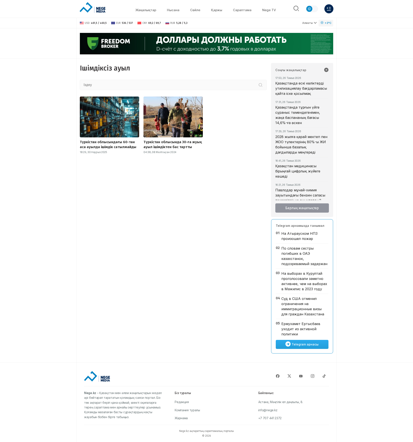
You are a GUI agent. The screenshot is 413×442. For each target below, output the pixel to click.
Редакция (182, 402)
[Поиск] (296, 8)
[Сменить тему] (312, 9)
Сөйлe (195, 10)
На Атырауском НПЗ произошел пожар (299, 236)
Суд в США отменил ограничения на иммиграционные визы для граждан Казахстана (302, 306)
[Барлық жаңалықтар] (326, 70)
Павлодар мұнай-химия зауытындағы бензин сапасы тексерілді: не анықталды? (300, 195)
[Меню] (328, 8)
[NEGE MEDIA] (92, 7)
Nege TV (269, 10)
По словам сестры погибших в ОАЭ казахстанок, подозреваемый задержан (304, 256)
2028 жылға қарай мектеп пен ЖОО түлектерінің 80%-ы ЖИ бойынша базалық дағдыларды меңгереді (301, 144)
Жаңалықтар (145, 10)
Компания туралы (187, 410)
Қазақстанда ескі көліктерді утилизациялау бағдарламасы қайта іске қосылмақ (301, 88)
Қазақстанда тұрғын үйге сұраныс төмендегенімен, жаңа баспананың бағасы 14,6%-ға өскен (297, 115)
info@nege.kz (267, 410)
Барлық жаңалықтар (302, 208)
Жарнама (181, 418)
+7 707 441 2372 (270, 418)
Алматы (307, 23)
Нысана (173, 10)
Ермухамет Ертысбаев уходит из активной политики (300, 329)
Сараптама (242, 10)
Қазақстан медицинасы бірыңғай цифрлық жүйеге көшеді (297, 171)
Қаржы (216, 10)
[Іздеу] (260, 85)
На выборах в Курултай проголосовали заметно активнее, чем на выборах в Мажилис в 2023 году (304, 281)
